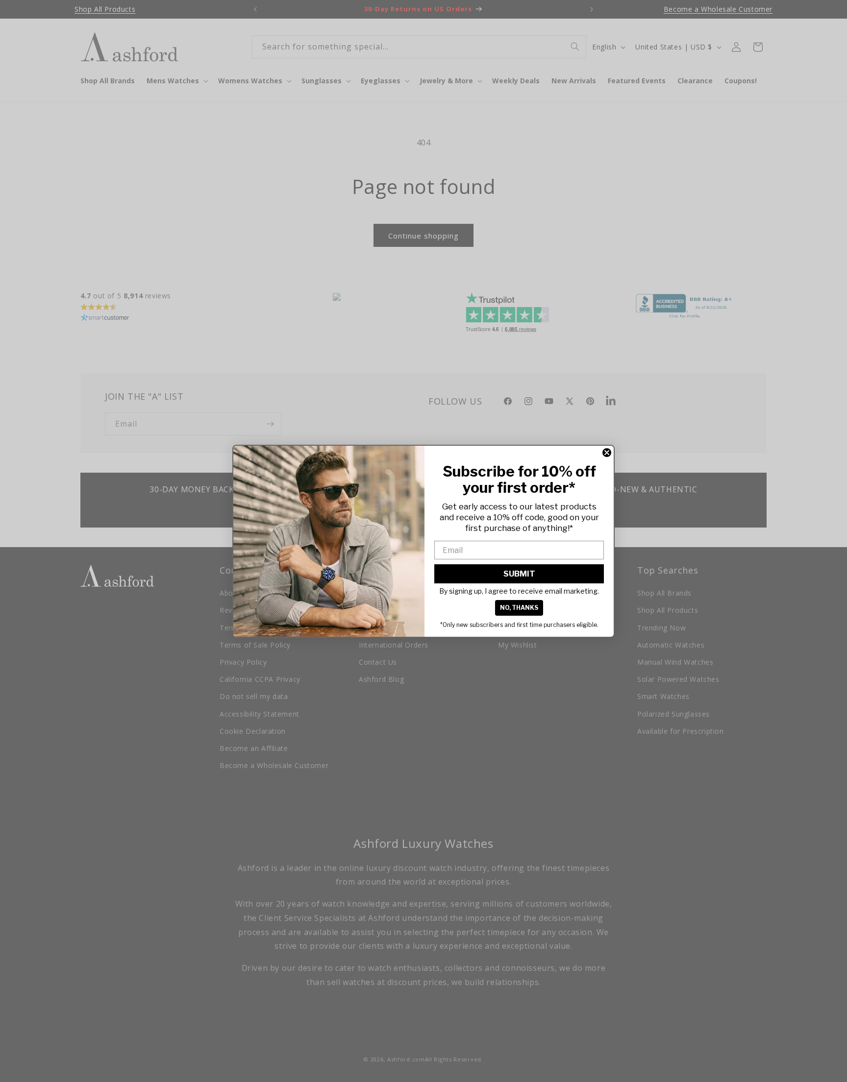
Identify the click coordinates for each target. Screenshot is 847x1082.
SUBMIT (519, 573)
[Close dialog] (607, 452)
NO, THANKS (519, 607)
